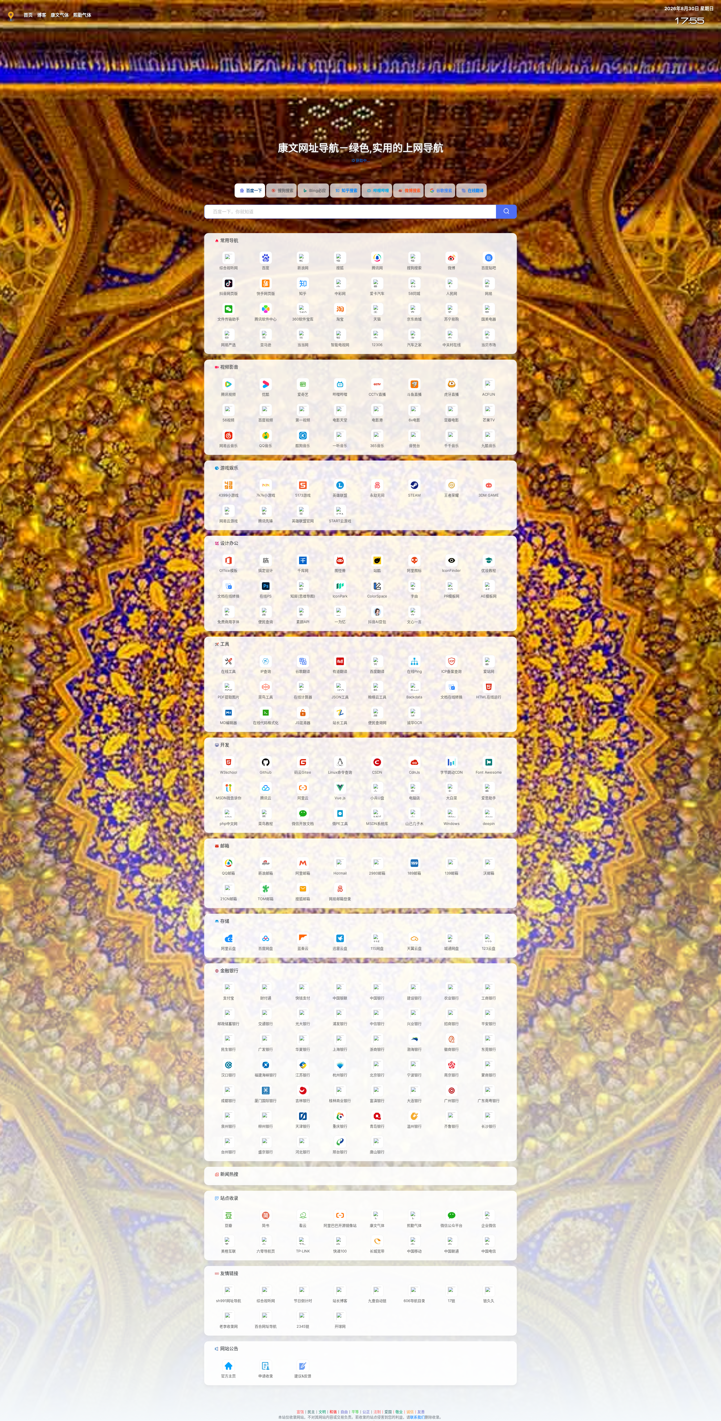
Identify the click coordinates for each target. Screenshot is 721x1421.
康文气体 (60, 15)
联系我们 (417, 1417)
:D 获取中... (360, 160)
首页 (28, 15)
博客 (41, 15)
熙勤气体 (82, 15)
